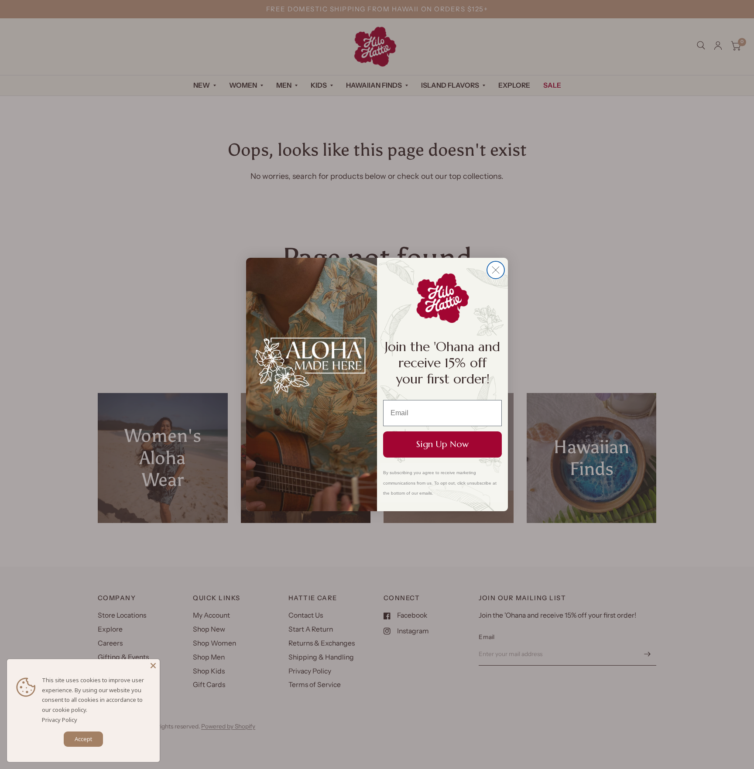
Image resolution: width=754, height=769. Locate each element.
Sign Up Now (442, 444)
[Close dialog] (495, 270)
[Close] (153, 665)
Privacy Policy (59, 720)
